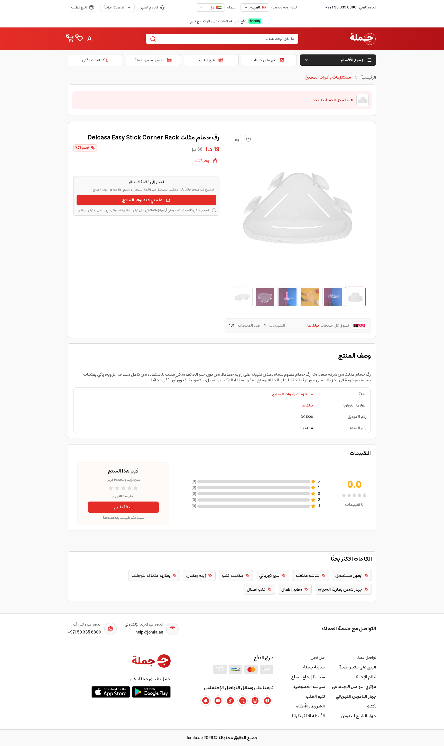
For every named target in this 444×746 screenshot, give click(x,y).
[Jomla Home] (362, 39)
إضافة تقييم (123, 507)
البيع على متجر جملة (357, 667)
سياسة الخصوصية (309, 687)
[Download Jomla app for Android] (151, 691)
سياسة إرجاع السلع (308, 677)
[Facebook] (267, 700)
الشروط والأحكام (310, 706)
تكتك (371, 706)
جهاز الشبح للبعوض (358, 716)
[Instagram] (255, 700)
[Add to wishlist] (248, 139)
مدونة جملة (314, 667)
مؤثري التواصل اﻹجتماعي (354, 687)
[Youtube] (218, 700)
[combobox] (254, 7)
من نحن (317, 657)
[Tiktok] (230, 700)
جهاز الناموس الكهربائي (356, 696)
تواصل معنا (366, 657)
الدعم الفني (149, 7)
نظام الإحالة (366, 677)
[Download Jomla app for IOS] (110, 691)
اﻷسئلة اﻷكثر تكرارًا (308, 716)
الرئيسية (368, 77)
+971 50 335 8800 (340, 7)
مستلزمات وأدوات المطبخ (292, 394)
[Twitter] (242, 700)
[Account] (89, 39)
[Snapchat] (205, 700)
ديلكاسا (307, 405)
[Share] (237, 140)
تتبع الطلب (79, 7)
